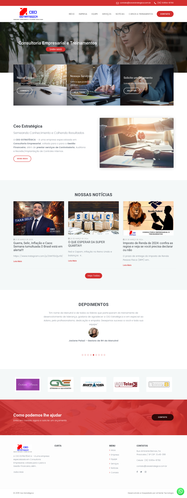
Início (71, 14)
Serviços (106, 14)
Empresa (83, 14)
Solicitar (132, 91)
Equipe (95, 14)
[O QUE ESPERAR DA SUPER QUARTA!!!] (93, 217)
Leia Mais (17, 261)
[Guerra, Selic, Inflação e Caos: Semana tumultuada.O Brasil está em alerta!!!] (38, 218)
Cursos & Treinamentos (141, 14)
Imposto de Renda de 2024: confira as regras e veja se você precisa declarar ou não (148, 246)
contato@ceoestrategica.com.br (135, 3)
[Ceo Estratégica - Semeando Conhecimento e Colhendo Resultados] (28, 14)
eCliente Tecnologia (165, 493)
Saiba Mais (22, 159)
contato (162, 417)
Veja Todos (79, 92)
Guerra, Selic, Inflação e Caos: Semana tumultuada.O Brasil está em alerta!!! (37, 246)
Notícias (120, 14)
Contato (165, 14)
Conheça (24, 91)
